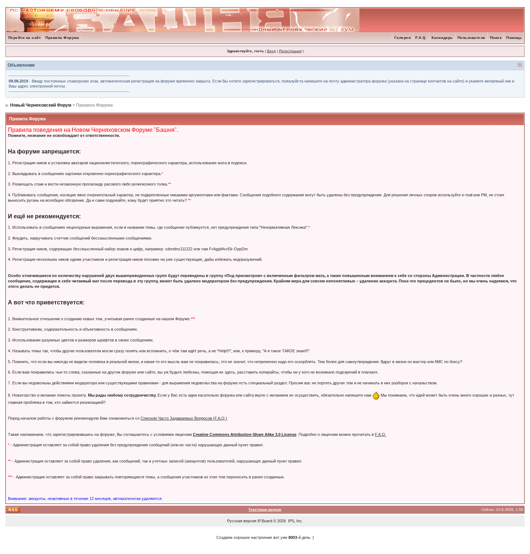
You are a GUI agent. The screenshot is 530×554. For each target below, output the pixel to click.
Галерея (402, 38)
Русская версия (241, 521)
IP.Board (264, 521)
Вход (271, 51)
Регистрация (290, 51)
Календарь (442, 38)
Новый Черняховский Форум (40, 105)
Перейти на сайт (24, 38)
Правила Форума (62, 38)
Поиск (496, 38)
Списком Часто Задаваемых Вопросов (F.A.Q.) (184, 418)
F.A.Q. (421, 38)
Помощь (514, 38)
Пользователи (471, 38)
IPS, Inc (295, 521)
